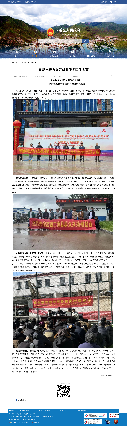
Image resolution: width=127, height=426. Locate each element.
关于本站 (11, 414)
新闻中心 (26, 62)
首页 (20, 62)
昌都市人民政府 (32, 2)
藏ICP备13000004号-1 (31, 419)
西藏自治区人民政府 (21, 2)
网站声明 (18, 414)
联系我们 (32, 414)
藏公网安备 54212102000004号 (19, 422)
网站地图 (25, 414)
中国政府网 (11, 2)
